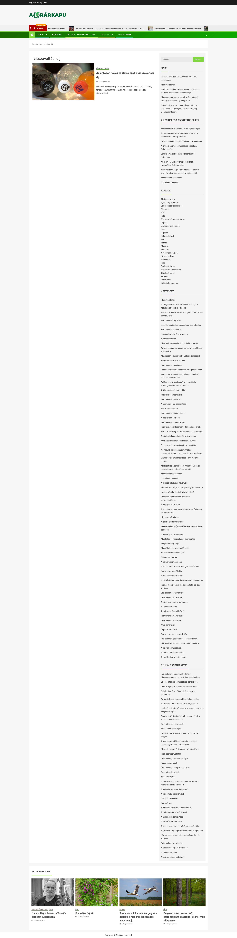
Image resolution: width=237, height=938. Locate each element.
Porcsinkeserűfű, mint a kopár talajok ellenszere (182, 487)
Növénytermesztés (169, 253)
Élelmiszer (165, 209)
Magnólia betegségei (170, 543)
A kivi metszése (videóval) (172, 611)
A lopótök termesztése (171, 648)
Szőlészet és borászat (171, 270)
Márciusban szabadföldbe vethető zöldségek (180, 356)
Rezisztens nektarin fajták (172, 724)
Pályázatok (166, 259)
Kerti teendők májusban (171, 320)
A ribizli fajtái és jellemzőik (172, 794)
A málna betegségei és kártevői (174, 789)
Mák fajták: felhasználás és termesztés (178, 539)
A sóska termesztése (170, 418)
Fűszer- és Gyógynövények (173, 219)
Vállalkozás (166, 280)
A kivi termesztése (169, 606)
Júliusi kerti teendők (169, 182)
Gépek (164, 222)
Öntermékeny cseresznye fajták (174, 758)
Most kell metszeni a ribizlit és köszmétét (179, 343)
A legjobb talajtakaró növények (174, 483)
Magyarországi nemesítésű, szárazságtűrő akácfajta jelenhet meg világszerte (184, 916)
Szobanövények (168, 266)
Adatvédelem (124, 35)
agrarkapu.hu (105, 82)
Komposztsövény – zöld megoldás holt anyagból (182, 431)
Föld (163, 216)
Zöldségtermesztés (169, 283)
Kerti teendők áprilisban (171, 329)
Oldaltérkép (107, 35)
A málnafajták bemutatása (172, 534)
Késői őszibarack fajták (171, 729)
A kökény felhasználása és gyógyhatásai (178, 436)
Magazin (164, 246)
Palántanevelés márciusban (173, 360)
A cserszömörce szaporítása (173, 404)
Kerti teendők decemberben (173, 413)
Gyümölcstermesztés (170, 226)
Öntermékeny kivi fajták (171, 620)
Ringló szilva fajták (169, 763)
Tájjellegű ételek (168, 273)
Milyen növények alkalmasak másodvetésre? (180, 643)
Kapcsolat (57, 35)
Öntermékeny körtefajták (171, 597)
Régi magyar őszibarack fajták (174, 634)
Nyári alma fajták (168, 625)
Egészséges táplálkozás (172, 206)
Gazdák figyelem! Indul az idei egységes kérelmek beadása (159, 28)
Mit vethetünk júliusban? (171, 178)
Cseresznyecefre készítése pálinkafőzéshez (180, 686)
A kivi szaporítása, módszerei (174, 812)
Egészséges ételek (169, 202)
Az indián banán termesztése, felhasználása (180, 699)
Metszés (165, 249)
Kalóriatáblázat (167, 236)
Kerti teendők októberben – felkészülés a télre (181, 427)
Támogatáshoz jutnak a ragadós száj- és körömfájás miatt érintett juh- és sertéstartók (91, 28)
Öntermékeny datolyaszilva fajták (175, 767)
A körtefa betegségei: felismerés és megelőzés (182, 580)
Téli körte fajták (167, 777)
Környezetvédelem (102, 68)
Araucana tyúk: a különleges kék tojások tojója (180, 129)
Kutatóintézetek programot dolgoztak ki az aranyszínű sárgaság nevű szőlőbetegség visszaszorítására (179, 108)
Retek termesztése (169, 408)
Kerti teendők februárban (171, 395)
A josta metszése (168, 339)
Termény (164, 276)
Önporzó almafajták (169, 629)
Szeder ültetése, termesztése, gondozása (179, 682)
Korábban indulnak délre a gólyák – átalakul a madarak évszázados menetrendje (138, 916)
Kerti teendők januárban (171, 399)
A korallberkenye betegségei (173, 657)
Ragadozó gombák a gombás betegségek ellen (181, 370)
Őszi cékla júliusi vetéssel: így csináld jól (178, 445)
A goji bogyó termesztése (172, 522)
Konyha (164, 243)
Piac (163, 263)
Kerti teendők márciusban (172, 365)
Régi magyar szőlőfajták (171, 571)
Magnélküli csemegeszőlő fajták (175, 548)
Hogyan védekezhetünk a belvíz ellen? (177, 492)
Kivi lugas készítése (170, 517)
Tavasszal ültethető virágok (173, 553)
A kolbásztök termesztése (172, 652)
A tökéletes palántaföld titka (173, 390)
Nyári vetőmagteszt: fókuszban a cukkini (178, 441)
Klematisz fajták (168, 85)
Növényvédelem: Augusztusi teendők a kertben (181, 141)
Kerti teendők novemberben (173, 422)
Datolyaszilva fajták (169, 798)
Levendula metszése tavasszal (174, 334)
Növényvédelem (168, 256)
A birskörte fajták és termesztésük (176, 808)
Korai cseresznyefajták (171, 754)
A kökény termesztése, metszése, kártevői (179, 703)
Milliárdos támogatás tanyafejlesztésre (207, 28)
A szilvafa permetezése (171, 562)
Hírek (163, 229)
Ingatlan (164, 233)
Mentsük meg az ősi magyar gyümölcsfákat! (180, 749)
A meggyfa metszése (170, 504)
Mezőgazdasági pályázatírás (81, 35)
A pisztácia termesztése (171, 575)
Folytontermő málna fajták (172, 616)
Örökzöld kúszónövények (172, 593)
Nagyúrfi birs (166, 803)
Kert (163, 239)
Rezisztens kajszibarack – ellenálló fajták (179, 639)
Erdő (163, 212)
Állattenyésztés (168, 199)
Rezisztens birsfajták (170, 772)
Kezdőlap (42, 35)
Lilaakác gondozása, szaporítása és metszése (181, 325)
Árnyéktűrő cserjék (169, 557)
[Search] (205, 34)
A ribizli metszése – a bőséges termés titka (180, 566)
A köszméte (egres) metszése (174, 602)
